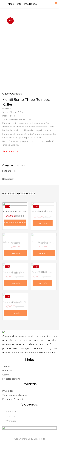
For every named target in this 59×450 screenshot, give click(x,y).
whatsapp (11, 420)
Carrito (6, 374)
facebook (10, 411)
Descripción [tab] (8, 179)
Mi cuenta (7, 370)
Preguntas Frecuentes (13, 399)
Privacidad (8, 390)
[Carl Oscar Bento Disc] (15, 211)
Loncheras (20, 165)
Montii (16, 171)
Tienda (6, 366)
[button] (54, 4)
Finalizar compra (11, 378)
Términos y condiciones (14, 394)
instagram (10, 416)
